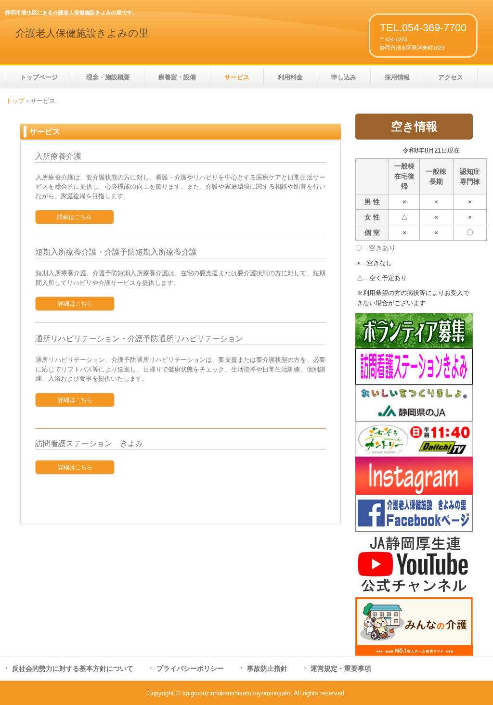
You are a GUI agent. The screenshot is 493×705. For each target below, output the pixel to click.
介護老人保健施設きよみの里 (82, 33)
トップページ (39, 77)
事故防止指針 (267, 668)
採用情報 (397, 77)
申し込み (343, 77)
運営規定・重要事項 (341, 668)
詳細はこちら (74, 217)
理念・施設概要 (108, 77)
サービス (236, 77)
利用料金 (290, 77)
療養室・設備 (177, 77)
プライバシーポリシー (190, 668)
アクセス (450, 77)
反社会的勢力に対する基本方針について (72, 668)
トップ (15, 100)
